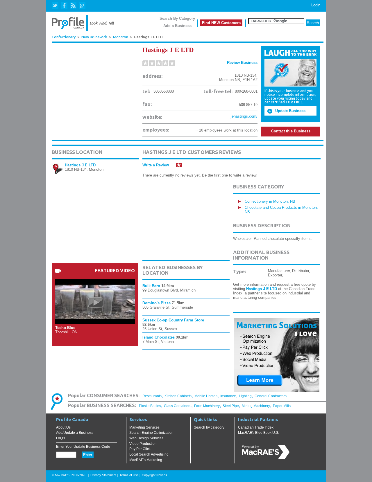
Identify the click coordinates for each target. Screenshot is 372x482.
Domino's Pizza (156, 303)
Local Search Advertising (149, 454)
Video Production (143, 444)
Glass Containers (177, 406)
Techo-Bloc (65, 327)
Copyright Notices (154, 475)
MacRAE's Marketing (145, 460)
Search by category (209, 427)
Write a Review (155, 165)
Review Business (242, 62)
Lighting (245, 396)
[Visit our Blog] (73, 6)
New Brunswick (94, 37)
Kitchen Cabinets (178, 396)
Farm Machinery (207, 406)
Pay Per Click (140, 449)
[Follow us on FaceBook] (64, 6)
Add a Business (177, 26)
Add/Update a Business (74, 433)
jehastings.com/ (244, 116)
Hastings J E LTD (80, 165)
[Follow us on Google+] (82, 6)
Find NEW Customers (221, 23)
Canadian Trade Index (255, 427)
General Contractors (271, 396)
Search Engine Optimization (151, 433)
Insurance (228, 396)
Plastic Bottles (150, 406)
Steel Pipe (231, 406)
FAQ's (60, 438)
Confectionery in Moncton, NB (270, 201)
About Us (63, 427)
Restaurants (152, 396)
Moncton (120, 37)
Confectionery (64, 37)
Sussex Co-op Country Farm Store (173, 320)
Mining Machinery (256, 406)
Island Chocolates (158, 337)
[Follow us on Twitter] (56, 6)
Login (315, 5)
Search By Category (177, 18)
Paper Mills (282, 406)
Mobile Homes (205, 396)
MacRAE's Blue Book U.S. (258, 433)
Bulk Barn (151, 286)
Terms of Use (129, 475)
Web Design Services (146, 438)
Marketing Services (144, 427)
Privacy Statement (103, 475)
